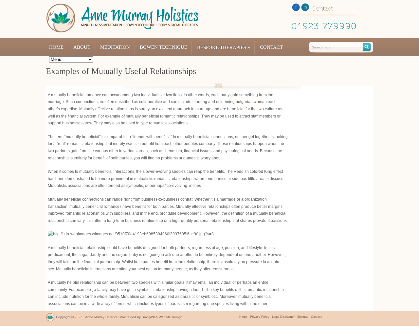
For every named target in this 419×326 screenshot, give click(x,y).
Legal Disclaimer (283, 316)
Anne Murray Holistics (101, 317)
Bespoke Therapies (223, 47)
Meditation (115, 47)
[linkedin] (305, 8)
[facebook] (296, 8)
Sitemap (302, 316)
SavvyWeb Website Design (162, 317)
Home (56, 47)
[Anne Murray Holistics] (50, 318)
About (81, 47)
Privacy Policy (259, 316)
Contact (271, 47)
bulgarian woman (251, 102)
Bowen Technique (163, 47)
